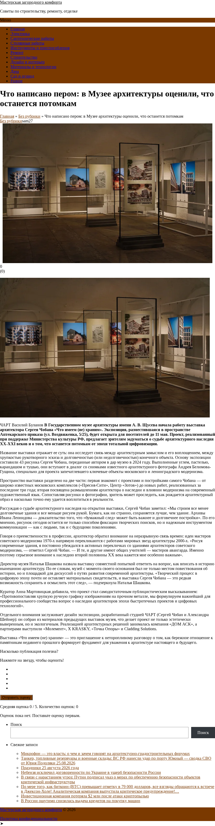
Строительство (23, 57)
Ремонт (17, 52)
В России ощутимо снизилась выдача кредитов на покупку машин (80, 800)
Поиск (16, 724)
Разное (16, 81)
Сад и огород (22, 76)
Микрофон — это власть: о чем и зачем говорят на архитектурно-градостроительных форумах (105, 753)
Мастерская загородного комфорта (31, 2)
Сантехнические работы (32, 38)
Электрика (20, 33)
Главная (17, 29)
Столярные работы (27, 43)
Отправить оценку (16, 697)
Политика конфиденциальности (28, 818)
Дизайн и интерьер (27, 62)
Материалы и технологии (33, 66)
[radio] (112, 669)
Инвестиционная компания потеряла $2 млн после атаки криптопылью (85, 796)
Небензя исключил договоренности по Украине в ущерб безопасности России (91, 772)
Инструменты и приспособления (39, 48)
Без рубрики (29, 116)
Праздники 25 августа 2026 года (50, 767)
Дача (14, 71)
